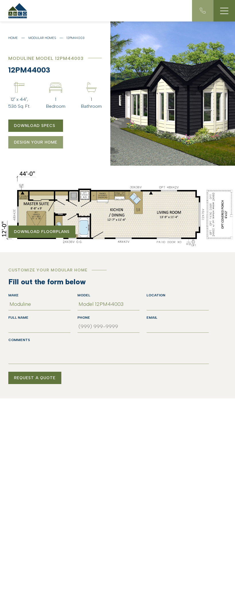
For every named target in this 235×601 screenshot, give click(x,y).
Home (13, 38)
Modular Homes (42, 38)
